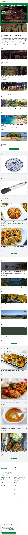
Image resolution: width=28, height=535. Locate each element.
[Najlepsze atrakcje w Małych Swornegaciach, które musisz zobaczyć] (14, 266)
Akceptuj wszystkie (8, 532)
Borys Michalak (4, 225)
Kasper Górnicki (4, 250)
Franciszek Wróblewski (5, 178)
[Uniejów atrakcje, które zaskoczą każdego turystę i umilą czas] (14, 331)
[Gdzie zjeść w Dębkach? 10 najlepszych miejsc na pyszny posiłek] (14, 54)
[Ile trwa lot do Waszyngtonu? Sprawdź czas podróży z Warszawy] (14, 19)
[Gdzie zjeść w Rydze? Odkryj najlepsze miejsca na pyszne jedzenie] (14, 70)
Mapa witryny (14, 501)
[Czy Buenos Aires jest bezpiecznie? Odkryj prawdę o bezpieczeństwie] (14, 103)
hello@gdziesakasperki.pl (5, 479)
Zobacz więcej (14, 253)
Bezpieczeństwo (16, 494)
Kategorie (15, 482)
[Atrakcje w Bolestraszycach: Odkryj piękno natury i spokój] (14, 298)
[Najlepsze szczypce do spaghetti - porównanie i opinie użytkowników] (14, 188)
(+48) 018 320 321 (4, 478)
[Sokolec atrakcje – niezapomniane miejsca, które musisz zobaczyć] (14, 314)
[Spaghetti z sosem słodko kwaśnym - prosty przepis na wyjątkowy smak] (14, 236)
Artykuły (15, 467)
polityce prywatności (11, 529)
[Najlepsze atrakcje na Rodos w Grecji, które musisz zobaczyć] (14, 282)
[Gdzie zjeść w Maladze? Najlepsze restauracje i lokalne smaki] (14, 10)
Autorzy (2, 482)
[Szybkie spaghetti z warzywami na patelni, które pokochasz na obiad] (14, 211)
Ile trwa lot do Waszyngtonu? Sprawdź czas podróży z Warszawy (10, 21)
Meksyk (15, 489)
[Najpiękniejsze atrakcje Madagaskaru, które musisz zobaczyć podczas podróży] (14, 28)
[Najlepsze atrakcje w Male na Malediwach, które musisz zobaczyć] (14, 136)
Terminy (15, 485)
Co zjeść (15, 486)
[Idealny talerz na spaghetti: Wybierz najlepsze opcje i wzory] (14, 164)
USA (14, 493)
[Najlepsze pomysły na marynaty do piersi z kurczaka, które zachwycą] (14, 359)
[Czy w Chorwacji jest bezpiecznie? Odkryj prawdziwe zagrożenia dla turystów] (14, 119)
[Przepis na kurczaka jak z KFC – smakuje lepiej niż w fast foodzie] (14, 388)
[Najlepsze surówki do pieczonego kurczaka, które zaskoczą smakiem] (14, 442)
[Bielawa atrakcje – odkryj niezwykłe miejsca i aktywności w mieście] (14, 86)
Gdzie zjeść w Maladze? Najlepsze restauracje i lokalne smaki (9, 12)
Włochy (15, 490)
